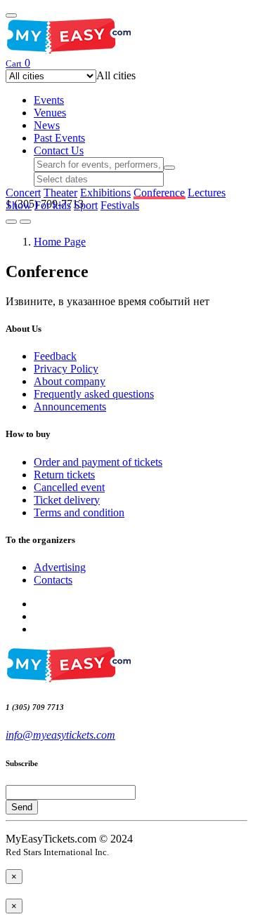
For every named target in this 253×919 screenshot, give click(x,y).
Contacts (53, 580)
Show (19, 205)
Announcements (70, 406)
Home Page (60, 242)
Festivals (119, 205)
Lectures (207, 193)
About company (69, 381)
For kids (52, 205)
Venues (50, 113)
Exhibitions (105, 193)
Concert (23, 193)
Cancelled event (69, 487)
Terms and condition (79, 512)
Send (21, 807)
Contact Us (59, 150)
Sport (86, 205)
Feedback (55, 356)
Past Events (59, 138)
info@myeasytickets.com (60, 735)
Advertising (60, 567)
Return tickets (64, 475)
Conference (159, 193)
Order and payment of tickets (98, 462)
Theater (60, 193)
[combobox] (116, 75)
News (47, 125)
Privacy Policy (66, 369)
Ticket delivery (67, 500)
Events (49, 100)
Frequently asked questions (94, 394)
